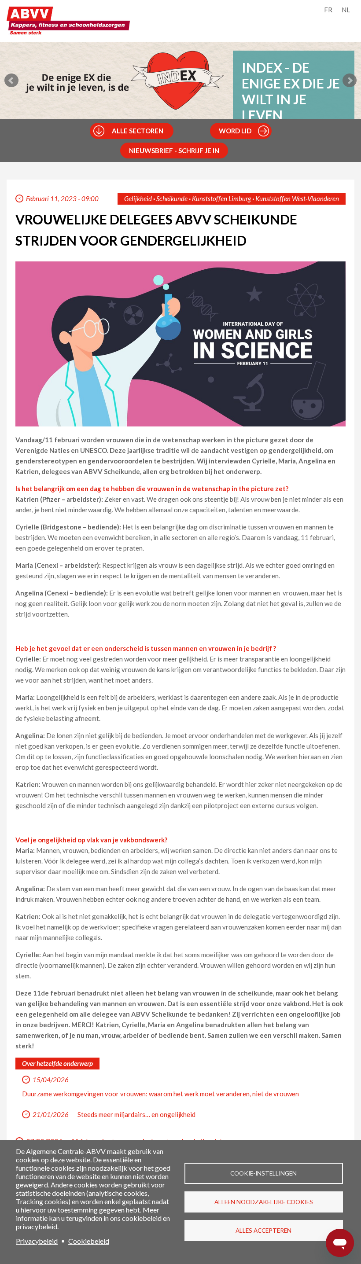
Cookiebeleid (88, 1241)
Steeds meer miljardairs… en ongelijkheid (136, 1114)
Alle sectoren (137, 131)
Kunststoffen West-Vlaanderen (297, 198)
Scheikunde (172, 198)
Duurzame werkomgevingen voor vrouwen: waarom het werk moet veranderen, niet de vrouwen (160, 1094)
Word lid (235, 131)
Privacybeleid (37, 1241)
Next (350, 80)
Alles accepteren (263, 1230)
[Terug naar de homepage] (68, 23)
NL (346, 10)
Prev (11, 80)
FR (328, 10)
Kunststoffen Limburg (221, 198)
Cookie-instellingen (263, 1173)
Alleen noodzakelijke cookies (263, 1201)
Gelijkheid (138, 198)
